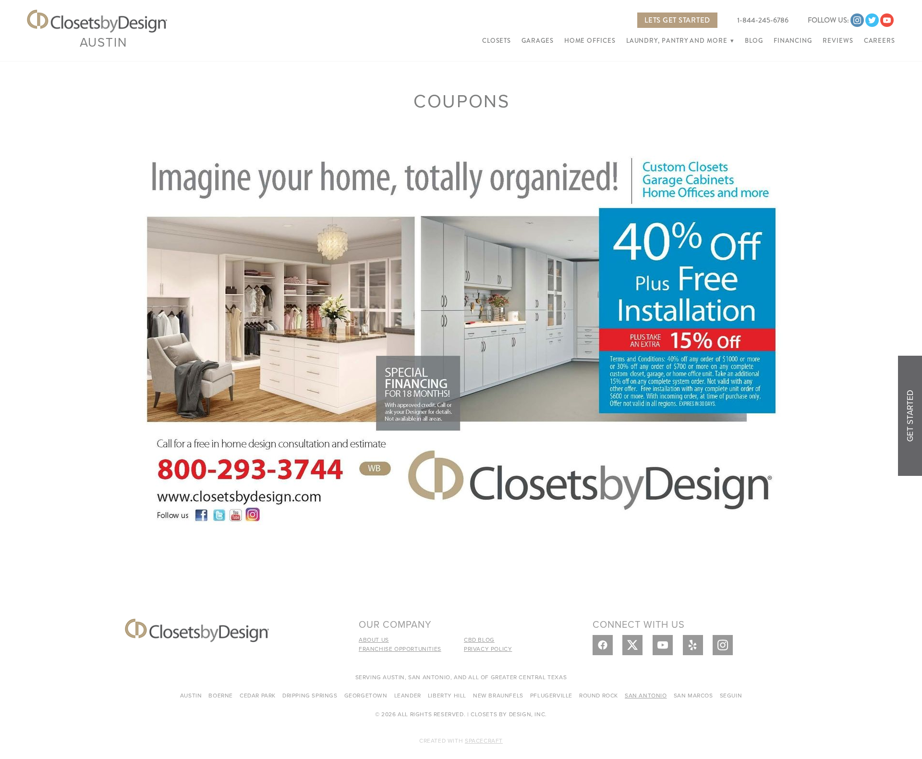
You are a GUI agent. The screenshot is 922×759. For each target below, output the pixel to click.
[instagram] (857, 20)
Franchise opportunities (400, 649)
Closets (496, 41)
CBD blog (479, 639)
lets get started (677, 20)
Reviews (838, 41)
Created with (461, 740)
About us (374, 639)
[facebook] (603, 645)
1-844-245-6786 (763, 20)
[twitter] (872, 20)
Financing (793, 41)
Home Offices (590, 41)
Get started (910, 416)
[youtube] (887, 20)
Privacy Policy (488, 649)
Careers (879, 41)
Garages (537, 41)
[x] (632, 645)
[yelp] (693, 645)
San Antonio (646, 695)
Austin (103, 41)
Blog (754, 41)
